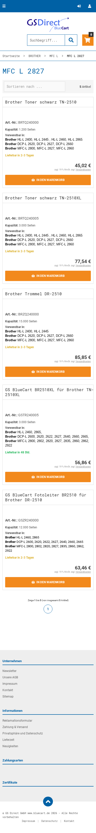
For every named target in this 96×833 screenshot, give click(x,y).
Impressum (9, 683)
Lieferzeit (8, 740)
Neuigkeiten (10, 746)
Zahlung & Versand (15, 727)
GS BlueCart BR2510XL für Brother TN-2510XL (49, 392)
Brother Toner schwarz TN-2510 (41, 101)
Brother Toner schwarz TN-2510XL (43, 197)
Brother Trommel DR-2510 (33, 293)
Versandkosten (83, 169)
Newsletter (9, 671)
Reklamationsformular (17, 720)
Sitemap (8, 696)
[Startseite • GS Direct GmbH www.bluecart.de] (48, 24)
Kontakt (7, 690)
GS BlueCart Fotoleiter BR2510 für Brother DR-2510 (45, 497)
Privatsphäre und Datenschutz (22, 733)
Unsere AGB (10, 677)
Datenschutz (49, 821)
